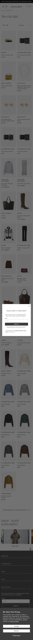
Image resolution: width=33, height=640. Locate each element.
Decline (16, 631)
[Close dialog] (29, 306)
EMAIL (6, 318)
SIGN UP (16, 324)
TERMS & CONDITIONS (19, 330)
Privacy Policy (14, 621)
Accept (16, 626)
